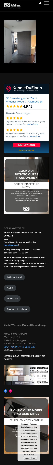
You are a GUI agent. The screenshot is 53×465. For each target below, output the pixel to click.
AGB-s (10, 288)
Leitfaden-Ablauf (14, 277)
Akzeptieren (30, 458)
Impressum (12, 298)
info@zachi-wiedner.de (13, 350)
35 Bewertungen (16, 98)
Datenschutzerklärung (17, 309)
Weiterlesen (32, 124)
